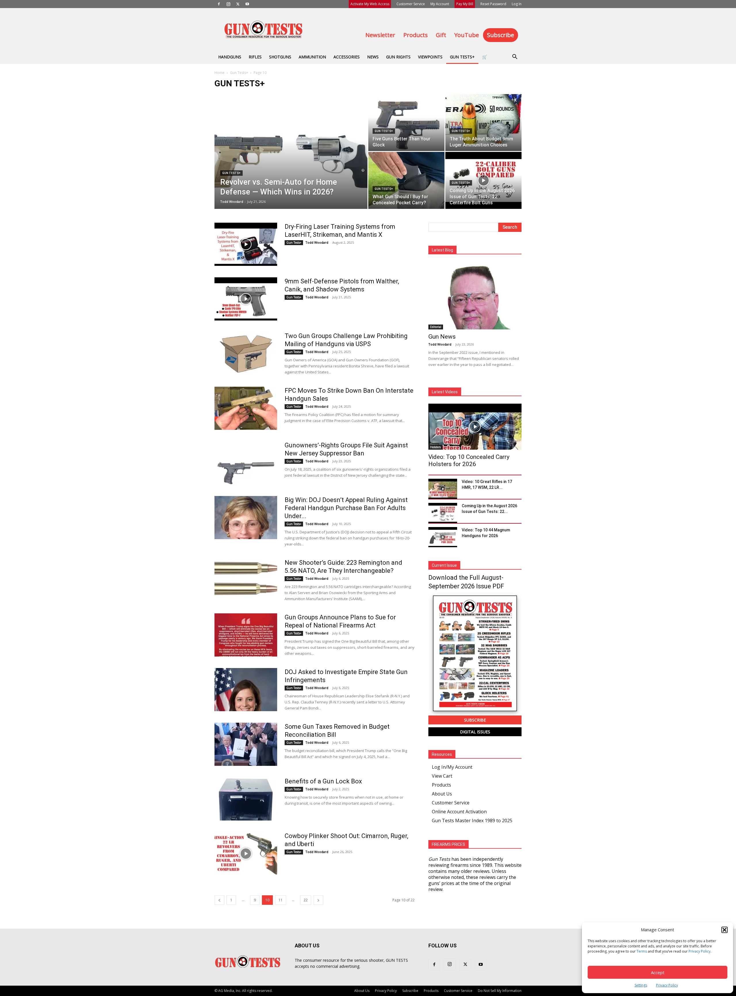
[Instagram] (228, 4)
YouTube (466, 35)
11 (281, 900)
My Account (439, 3)
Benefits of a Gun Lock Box (323, 781)
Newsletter (380, 35)
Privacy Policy (699, 951)
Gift (441, 35)
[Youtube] (247, 4)
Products (415, 35)
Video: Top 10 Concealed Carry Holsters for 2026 (468, 460)
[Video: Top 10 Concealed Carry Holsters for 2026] (475, 427)
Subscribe (500, 35)
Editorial (435, 327)
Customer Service (410, 3)
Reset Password (493, 3)
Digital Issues (475, 731)
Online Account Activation (459, 811)
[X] (237, 4)
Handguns (229, 57)
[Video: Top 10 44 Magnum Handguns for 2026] (442, 537)
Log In (517, 3)
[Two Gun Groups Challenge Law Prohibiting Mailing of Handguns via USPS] (245, 353)
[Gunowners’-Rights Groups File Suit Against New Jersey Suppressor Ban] (245, 462)
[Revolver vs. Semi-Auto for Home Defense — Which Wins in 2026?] (290, 160)
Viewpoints (430, 57)
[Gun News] (475, 295)
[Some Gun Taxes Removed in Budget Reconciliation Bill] (245, 744)
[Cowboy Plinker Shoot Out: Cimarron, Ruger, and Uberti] (245, 853)
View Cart (442, 776)
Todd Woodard (231, 201)
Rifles (255, 57)
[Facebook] (218, 4)
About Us (442, 794)
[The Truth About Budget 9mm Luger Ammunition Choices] (483, 122)
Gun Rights (398, 57)
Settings (641, 985)
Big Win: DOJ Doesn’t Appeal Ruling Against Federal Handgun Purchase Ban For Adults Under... (346, 508)
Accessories (347, 57)
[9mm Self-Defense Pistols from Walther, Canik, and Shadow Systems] (245, 298)
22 (306, 900)
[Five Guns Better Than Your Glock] (406, 122)
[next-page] (318, 900)
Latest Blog (442, 250)
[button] (724, 930)
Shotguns (280, 57)
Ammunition (312, 57)
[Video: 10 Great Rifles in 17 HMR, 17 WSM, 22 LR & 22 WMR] (442, 489)
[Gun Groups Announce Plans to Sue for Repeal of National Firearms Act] (245, 635)
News (373, 57)
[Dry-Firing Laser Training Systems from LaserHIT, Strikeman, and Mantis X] (245, 244)
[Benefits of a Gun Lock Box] (245, 799)
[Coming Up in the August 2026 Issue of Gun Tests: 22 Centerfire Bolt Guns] (483, 180)
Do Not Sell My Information (500, 990)
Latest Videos (445, 392)
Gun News (442, 336)
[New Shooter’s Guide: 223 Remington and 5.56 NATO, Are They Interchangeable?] (245, 580)
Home (219, 72)
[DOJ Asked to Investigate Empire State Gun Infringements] (245, 689)
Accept (657, 972)
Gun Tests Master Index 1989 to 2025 (472, 820)
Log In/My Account (452, 767)
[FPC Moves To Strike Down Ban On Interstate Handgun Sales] (245, 408)
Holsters (435, 447)
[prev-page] (219, 900)
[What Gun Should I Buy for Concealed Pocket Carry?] (406, 180)
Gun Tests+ (462, 57)
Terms (642, 951)
